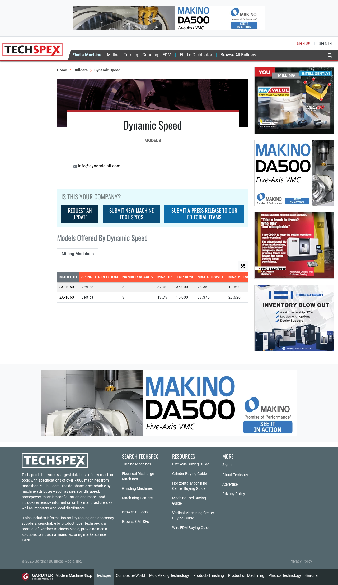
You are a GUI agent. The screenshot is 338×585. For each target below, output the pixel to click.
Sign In (227, 465)
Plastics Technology (285, 575)
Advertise (230, 484)
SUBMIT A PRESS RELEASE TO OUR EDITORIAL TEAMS (204, 213)
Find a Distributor (196, 54)
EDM (166, 54)
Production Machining (246, 575)
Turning (131, 54)
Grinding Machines (137, 488)
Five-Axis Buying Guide (190, 464)
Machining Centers (137, 498)
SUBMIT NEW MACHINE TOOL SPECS (131, 213)
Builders (81, 70)
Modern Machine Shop (73, 575)
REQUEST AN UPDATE (80, 213)
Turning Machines (136, 464)
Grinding (150, 54)
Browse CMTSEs (135, 521)
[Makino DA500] (169, 18)
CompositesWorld (130, 575)
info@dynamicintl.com (98, 165)
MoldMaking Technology (169, 575)
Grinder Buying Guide (189, 474)
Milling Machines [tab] (78, 253)
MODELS (152, 140)
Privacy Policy (233, 494)
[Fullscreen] (243, 266)
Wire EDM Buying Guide (191, 527)
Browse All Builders (238, 54)
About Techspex (235, 475)
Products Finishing (208, 575)
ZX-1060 (66, 297)
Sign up (303, 43)
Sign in (325, 43)
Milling (113, 54)
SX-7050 (66, 287)
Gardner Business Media (59, 529)
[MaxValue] (294, 100)
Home (62, 70)
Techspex (104, 575)
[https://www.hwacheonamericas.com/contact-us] (294, 318)
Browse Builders (135, 512)
